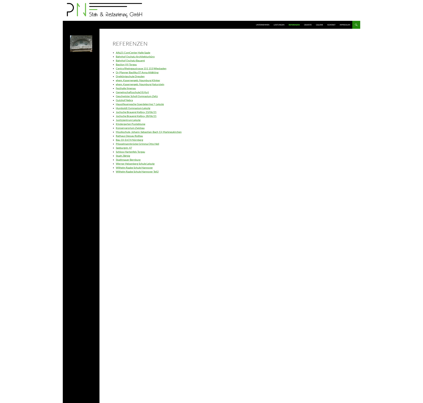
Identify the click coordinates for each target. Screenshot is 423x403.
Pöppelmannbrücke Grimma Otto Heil (137, 143)
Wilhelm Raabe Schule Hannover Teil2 (137, 171)
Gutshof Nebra (124, 100)
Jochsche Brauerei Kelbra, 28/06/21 (136, 116)
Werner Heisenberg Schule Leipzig (135, 163)
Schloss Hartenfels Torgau (130, 151)
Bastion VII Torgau (126, 64)
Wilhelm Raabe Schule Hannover (134, 167)
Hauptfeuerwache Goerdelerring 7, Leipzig (140, 104)
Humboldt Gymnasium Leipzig (133, 108)
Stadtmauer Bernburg (128, 159)
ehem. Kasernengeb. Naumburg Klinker (138, 80)
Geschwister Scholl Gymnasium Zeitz (137, 96)
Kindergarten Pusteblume (130, 123)
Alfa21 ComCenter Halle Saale (133, 52)
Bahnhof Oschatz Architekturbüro (135, 56)
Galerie (319, 25)
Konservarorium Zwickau (130, 127)
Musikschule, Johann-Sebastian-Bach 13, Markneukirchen (149, 131)
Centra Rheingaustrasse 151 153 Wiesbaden (141, 68)
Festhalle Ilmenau (126, 88)
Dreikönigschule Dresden (130, 76)
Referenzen (294, 25)
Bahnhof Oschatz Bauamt (130, 60)
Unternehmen (262, 25)
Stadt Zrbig (123, 155)
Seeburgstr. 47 (124, 147)
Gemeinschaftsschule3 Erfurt (132, 92)
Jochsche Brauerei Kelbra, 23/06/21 (136, 112)
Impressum (345, 25)
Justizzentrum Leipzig (128, 119)
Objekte (308, 25)
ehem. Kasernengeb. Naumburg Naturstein (140, 84)
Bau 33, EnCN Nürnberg (129, 139)
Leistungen (279, 25)
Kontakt (331, 25)
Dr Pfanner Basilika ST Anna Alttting (137, 72)
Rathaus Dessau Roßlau (129, 135)
